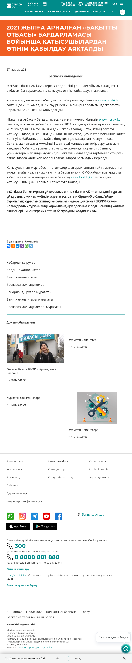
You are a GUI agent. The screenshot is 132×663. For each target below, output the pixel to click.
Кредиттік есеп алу (60, 477)
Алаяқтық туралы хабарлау (22, 585)
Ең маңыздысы (58, 11)
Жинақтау (14, 612)
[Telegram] (31, 246)
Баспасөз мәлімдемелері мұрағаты (34, 307)
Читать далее (16, 380)
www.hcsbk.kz (109, 100)
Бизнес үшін (33, 11)
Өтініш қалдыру (18, 569)
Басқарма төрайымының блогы (30, 617)
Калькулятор (56, 469)
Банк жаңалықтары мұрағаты (30, 299)
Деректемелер (17, 493)
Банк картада (92, 514)
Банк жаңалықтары (22, 277)
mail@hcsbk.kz (16, 575)
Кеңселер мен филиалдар (24, 501)
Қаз (114, 4)
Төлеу (85, 612)
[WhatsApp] (26, 246)
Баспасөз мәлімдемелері (26, 284)
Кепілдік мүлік (98, 469)
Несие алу (34, 612)
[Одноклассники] (13, 246)
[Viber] (22, 246)
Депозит (81, 11)
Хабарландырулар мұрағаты (29, 292)
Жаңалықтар (15, 469)
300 (20, 545)
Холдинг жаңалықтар (23, 270)
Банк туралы (15, 461)
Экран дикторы (99, 477)
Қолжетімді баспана (61, 612)
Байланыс (13, 485)
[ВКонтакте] (8, 246)
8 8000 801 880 (37, 557)
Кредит (98, 11)
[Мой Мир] (17, 246)
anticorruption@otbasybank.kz (36, 647)
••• (111, 11)
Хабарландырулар (21, 262)
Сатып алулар (98, 461)
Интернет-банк (58, 461)
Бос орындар (15, 477)
